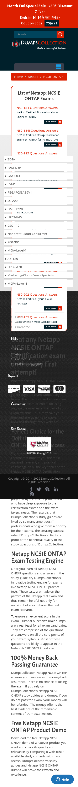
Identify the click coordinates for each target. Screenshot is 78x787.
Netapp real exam (44, 596)
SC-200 (12, 201)
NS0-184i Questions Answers (37, 130)
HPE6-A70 (14, 267)
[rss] (32, 493)
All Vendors (23, 322)
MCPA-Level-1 (17, 283)
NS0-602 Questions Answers (37, 294)
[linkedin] (56, 489)
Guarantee (22, 327)
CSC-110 (13, 225)
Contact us (22, 359)
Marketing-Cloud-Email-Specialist (31, 275)
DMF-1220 (15, 209)
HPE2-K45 (14, 217)
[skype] (47, 489)
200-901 (13, 242)
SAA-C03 (13, 176)
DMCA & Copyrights (28, 364)
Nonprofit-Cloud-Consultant (27, 234)
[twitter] (38, 489)
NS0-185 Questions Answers (37, 153)
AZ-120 (12, 258)
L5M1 (11, 184)
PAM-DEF (14, 167)
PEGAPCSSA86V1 (19, 192)
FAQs (18, 349)
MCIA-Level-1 (17, 250)
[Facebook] (31, 489)
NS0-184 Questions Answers (37, 108)
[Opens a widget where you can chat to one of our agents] (62, 780)
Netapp (33, 77)
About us (21, 354)
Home (18, 77)
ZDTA (11, 159)
